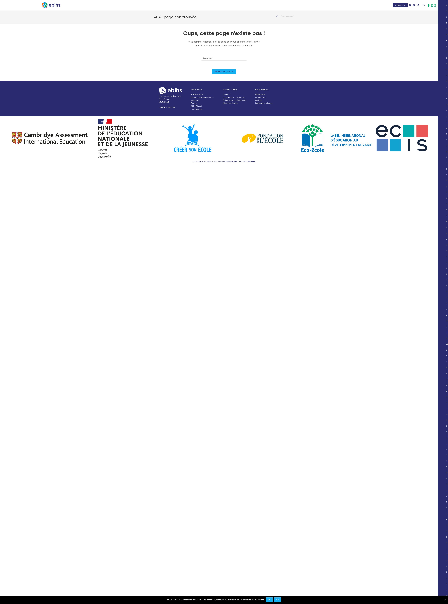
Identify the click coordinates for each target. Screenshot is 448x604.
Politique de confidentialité (235, 100)
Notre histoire (197, 94)
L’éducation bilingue (264, 103)
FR (424, 5)
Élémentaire (260, 97)
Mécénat (194, 100)
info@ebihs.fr (164, 102)
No (277, 600)
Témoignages (197, 109)
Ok (269, 600)
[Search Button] (410, 5)
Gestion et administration (202, 97)
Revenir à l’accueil (224, 72)
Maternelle (260, 94)
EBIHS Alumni (196, 106)
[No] (445, 600)
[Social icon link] (428, 5)
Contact (226, 94)
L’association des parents (234, 97)
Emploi (194, 103)
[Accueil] (277, 16)
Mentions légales (230, 103)
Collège (258, 100)
